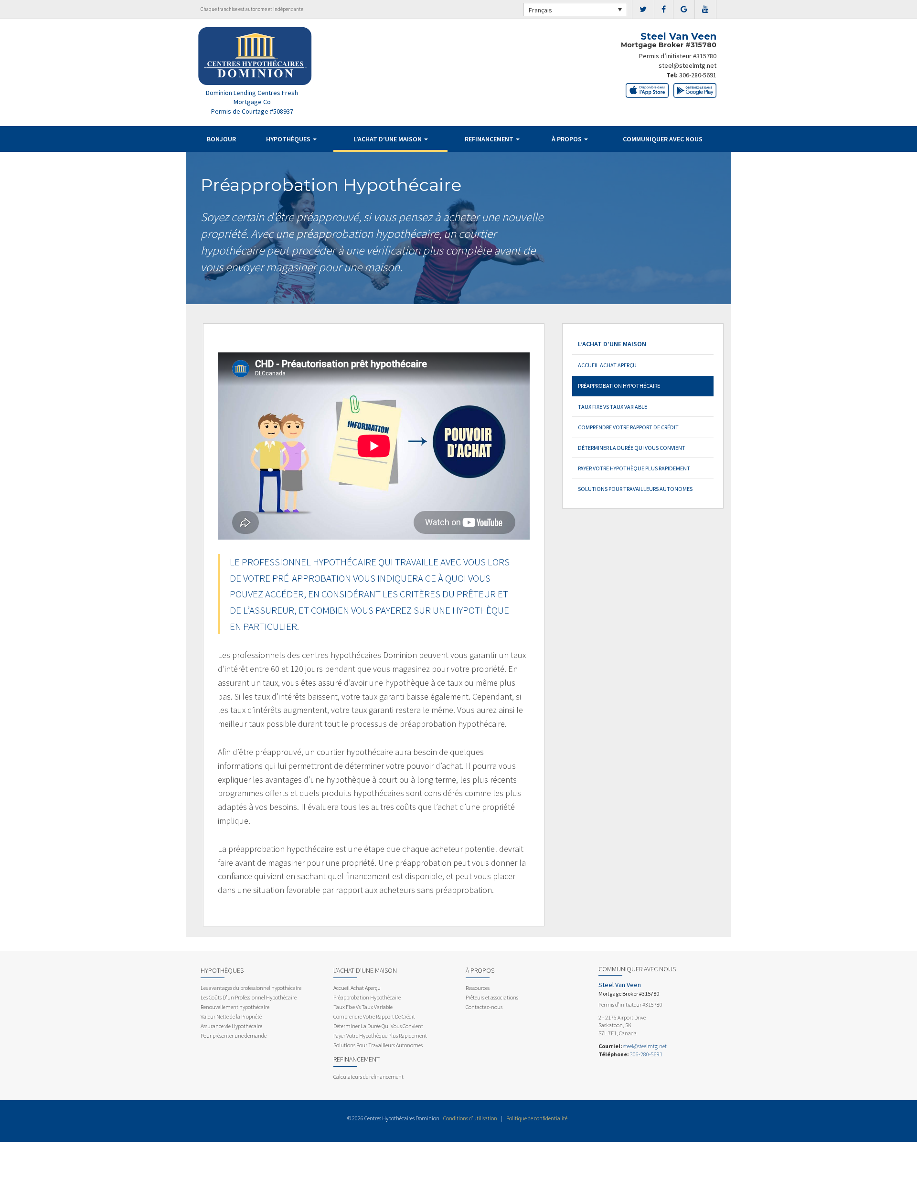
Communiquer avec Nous (663, 139)
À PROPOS (567, 139)
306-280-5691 (697, 75)
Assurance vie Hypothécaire (231, 1026)
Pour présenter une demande (234, 1035)
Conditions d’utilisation (470, 1118)
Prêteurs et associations (492, 997)
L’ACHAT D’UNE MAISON (388, 139)
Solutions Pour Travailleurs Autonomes (635, 488)
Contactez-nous (484, 1006)
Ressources (478, 987)
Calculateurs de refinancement (368, 1076)
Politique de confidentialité (536, 1118)
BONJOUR (221, 139)
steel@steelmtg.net (687, 65)
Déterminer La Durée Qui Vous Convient (631, 447)
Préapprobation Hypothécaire (619, 385)
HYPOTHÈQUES (289, 139)
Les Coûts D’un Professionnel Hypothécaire (249, 997)
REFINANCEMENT (490, 139)
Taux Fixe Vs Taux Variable (612, 406)
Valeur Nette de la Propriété (231, 1016)
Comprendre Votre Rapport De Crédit (628, 427)
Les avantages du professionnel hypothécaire (251, 987)
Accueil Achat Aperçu (607, 365)
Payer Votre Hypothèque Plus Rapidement (634, 468)
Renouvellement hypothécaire (235, 1006)
